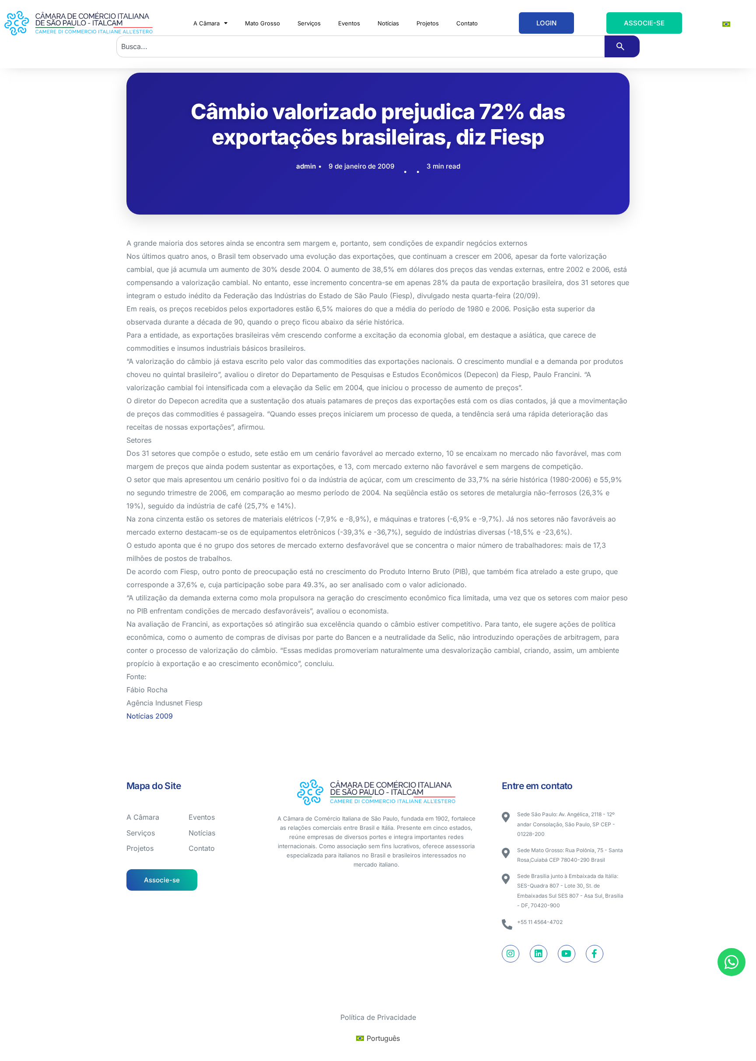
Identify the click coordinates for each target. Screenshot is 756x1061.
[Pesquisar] (622, 46)
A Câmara (206, 23)
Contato (467, 23)
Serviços (309, 23)
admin (306, 166)
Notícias (388, 23)
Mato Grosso (262, 23)
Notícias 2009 (149, 716)
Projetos (427, 23)
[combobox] (360, 46)
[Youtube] (566, 953)
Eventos (349, 23)
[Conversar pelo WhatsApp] (732, 962)
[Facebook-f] (594, 953)
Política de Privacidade (378, 1017)
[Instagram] (510, 953)
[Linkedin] (538, 953)
